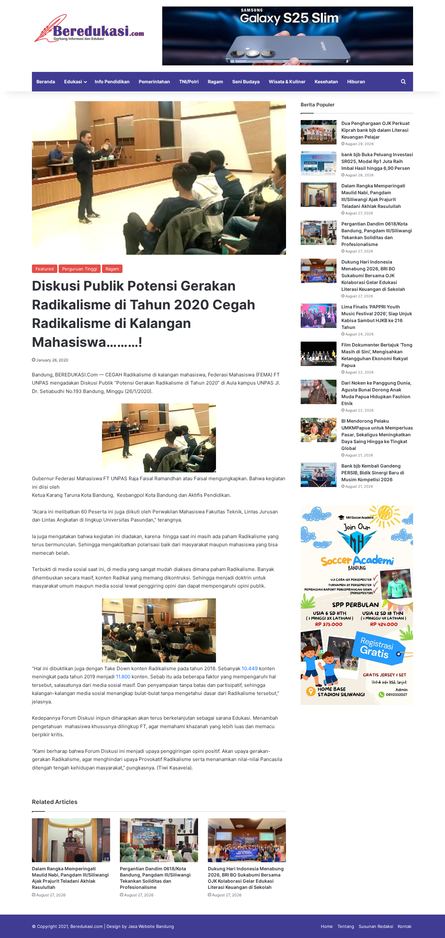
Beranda (45, 81)
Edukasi (73, 81)
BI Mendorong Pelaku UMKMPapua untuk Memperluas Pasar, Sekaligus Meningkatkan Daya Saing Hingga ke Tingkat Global (377, 434)
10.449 (250, 668)
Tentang (345, 926)
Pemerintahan (154, 81)
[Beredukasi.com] (89, 28)
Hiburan (356, 81)
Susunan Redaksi (376, 926)
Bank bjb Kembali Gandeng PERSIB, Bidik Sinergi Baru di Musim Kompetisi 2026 (372, 472)
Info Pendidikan (112, 81)
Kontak (404, 926)
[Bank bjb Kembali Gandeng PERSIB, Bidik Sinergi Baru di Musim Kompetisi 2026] (319, 475)
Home (327, 926)
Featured (45, 268)
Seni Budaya (246, 81)
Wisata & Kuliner (287, 81)
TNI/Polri (189, 81)
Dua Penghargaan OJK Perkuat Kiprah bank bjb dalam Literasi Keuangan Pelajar (375, 130)
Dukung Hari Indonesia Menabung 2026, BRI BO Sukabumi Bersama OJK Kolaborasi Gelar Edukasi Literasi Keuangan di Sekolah (373, 275)
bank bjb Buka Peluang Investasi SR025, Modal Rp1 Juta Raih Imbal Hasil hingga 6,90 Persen (377, 161)
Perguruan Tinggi (79, 268)
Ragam (215, 81)
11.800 (123, 676)
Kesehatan (326, 81)
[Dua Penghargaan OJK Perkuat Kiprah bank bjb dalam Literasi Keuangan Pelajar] (319, 132)
